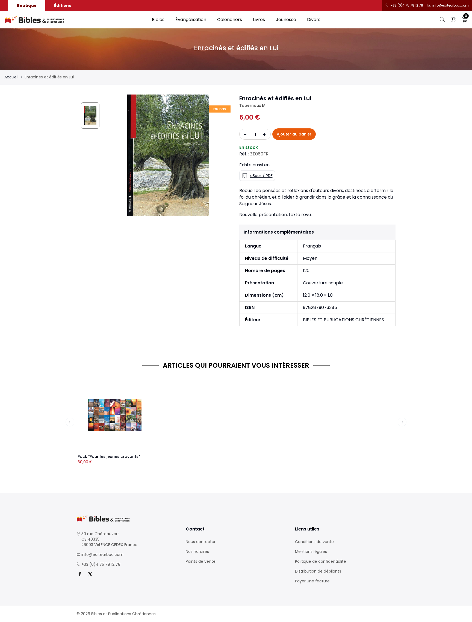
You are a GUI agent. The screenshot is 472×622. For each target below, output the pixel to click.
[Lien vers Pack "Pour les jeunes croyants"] (115, 414)
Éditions (62, 5)
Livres (259, 19)
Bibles (158, 19)
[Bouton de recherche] (442, 19)
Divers (313, 19)
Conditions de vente (314, 541)
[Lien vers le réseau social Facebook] (79, 574)
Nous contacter (201, 541)
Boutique (27, 5)
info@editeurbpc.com (450, 5)
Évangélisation (190, 19)
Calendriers (229, 19)
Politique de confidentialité (320, 561)
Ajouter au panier (294, 134)
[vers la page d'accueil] (126, 518)
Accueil (11, 77)
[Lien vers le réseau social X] (90, 574)
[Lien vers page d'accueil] (75, 20)
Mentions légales (311, 551)
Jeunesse (286, 19)
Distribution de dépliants (318, 571)
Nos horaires (197, 551)
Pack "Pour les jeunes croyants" (109, 456)
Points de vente (201, 561)
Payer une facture (312, 581)
